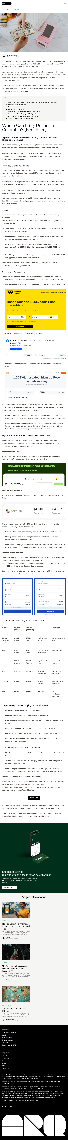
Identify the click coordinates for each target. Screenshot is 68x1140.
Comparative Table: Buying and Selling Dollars (23, 114)
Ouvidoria (5, 1042)
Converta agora (9, 887)
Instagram (5, 1058)
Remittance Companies (16, 109)
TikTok (4, 1065)
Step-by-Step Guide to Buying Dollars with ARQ (22, 116)
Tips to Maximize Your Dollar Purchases (21, 118)
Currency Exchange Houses (17, 104)
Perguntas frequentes (9, 1032)
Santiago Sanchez (10, 979)
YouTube (5, 1063)
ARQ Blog (5, 9)
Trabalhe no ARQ (7, 1037)
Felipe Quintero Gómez (12, 55)
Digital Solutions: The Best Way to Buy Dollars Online (24, 111)
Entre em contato (7, 1040)
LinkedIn (5, 1055)
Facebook (5, 1068)
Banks (10, 107)
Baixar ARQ (34, 797)
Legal (4, 1035)
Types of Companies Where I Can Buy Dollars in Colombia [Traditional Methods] (33, 102)
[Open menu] (65, 3)
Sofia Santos (9, 937)
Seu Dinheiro (15, 9)
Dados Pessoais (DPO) (9, 1045)
